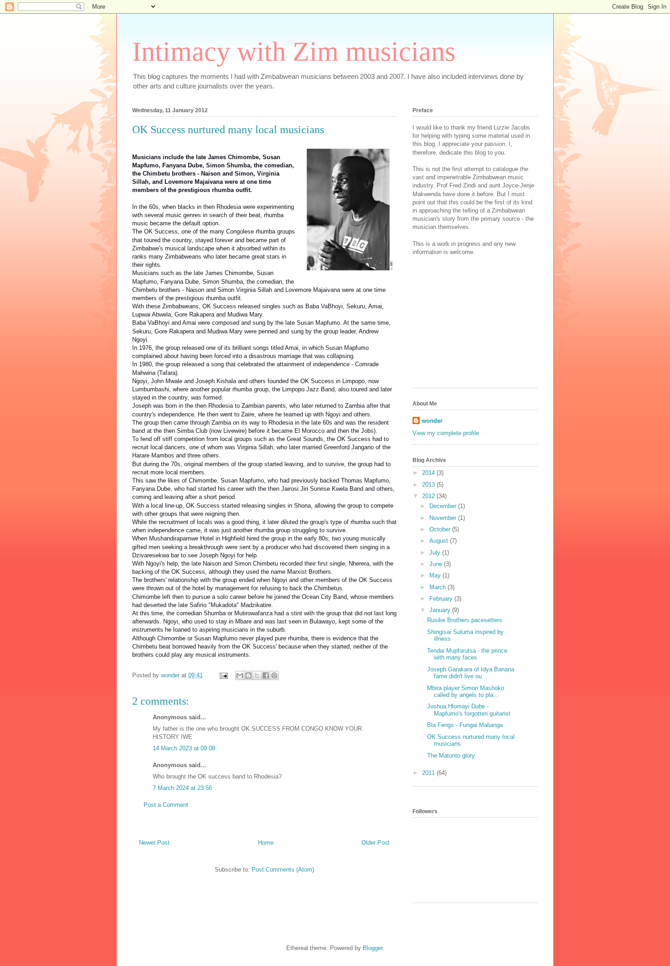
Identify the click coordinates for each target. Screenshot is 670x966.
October (440, 529)
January (440, 610)
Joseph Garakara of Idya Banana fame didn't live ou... (470, 673)
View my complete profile (445, 433)
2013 (429, 484)
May (436, 575)
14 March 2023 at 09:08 (184, 748)
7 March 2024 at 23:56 (182, 787)
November (443, 517)
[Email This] (239, 675)
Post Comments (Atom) (283, 869)
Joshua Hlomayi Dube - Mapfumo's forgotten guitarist (468, 710)
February (441, 598)
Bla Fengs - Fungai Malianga (465, 725)
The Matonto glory (451, 755)
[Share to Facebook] (265, 675)
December (443, 506)
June (436, 564)
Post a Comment (166, 804)
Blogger (372, 948)
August (439, 540)
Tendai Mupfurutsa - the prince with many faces (467, 654)
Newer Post (154, 842)
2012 (429, 496)
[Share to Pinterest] (274, 675)
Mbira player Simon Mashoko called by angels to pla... (465, 692)
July (435, 552)
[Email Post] (223, 675)
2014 (429, 472)
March (438, 587)
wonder (432, 420)
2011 (429, 772)
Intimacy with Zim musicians (293, 51)
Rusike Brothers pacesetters (464, 620)
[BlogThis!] (248, 675)
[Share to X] (257, 675)
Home (265, 842)
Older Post (375, 842)
